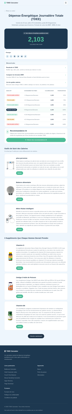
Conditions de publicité (10, 397)
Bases (39, 369)
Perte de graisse (42, 372)
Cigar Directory (8, 380)
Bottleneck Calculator (10, 369)
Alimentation (40, 375)
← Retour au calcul (9, 11)
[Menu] (66, 3)
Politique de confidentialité (11, 394)
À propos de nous (9, 392)
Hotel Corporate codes (10, 372)
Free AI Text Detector (10, 375)
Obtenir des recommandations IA (37, 140)
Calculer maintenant (36, 336)
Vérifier (19, 173)
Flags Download (8, 383)
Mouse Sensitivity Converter (12, 378)
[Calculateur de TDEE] (11, 3)
